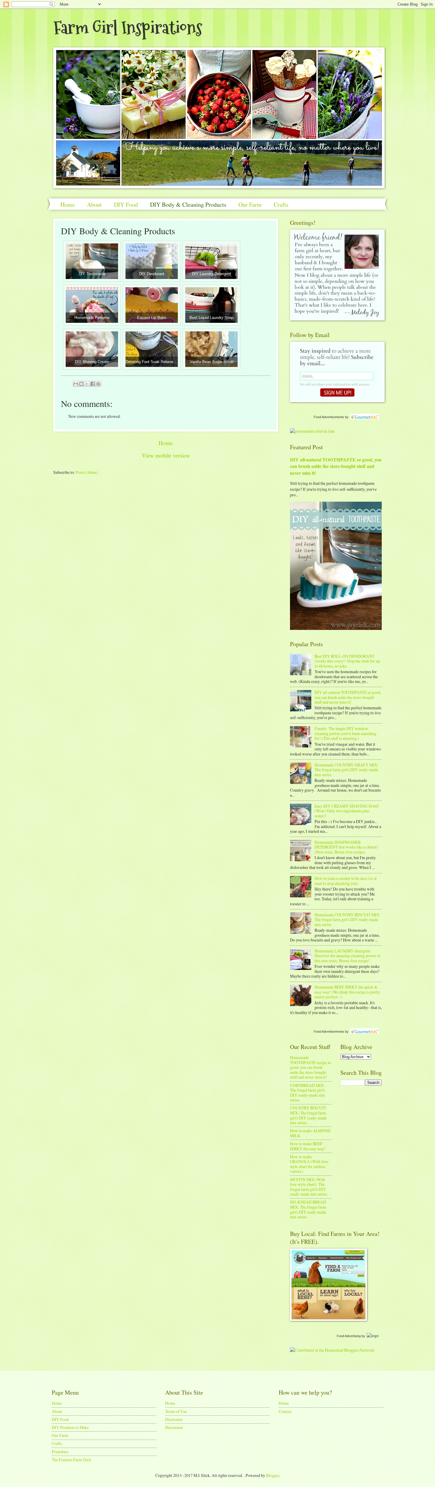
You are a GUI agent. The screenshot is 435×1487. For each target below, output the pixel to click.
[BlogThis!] (81, 384)
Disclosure (174, 1419)
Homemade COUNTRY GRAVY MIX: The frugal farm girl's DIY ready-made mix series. (346, 769)
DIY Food (126, 204)
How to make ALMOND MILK (310, 1133)
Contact (285, 1411)
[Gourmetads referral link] (312, 431)
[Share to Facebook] (93, 384)
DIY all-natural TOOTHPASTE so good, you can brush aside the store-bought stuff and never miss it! (335, 466)
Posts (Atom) (87, 472)
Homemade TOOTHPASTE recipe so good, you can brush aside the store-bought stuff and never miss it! (310, 1067)
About (94, 204)
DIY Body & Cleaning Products (188, 204)
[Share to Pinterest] (98, 384)
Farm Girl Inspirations (127, 27)
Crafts (281, 204)
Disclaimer (174, 1427)
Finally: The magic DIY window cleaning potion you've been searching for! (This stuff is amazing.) (345, 733)
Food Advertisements (329, 417)
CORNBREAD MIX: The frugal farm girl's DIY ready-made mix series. (307, 1092)
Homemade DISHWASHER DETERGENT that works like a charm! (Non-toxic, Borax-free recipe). (346, 847)
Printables (60, 1451)
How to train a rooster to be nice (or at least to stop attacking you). (346, 880)
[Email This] (76, 384)
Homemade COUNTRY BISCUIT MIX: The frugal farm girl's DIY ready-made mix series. (348, 919)
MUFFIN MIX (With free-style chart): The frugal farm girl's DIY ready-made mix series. (309, 1187)
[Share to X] (87, 384)
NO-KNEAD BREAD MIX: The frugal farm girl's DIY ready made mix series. (308, 1209)
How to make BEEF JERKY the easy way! (308, 1146)
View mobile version (166, 455)
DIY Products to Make (70, 1427)
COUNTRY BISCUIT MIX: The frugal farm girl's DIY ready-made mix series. (308, 1115)
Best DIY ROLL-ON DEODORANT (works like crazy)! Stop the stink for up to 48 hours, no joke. (347, 661)
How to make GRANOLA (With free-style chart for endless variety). (309, 1164)
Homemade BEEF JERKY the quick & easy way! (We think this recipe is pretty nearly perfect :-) (347, 992)
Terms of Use (176, 1411)
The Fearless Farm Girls (71, 1459)
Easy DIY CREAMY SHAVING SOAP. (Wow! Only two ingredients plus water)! (347, 811)
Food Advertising (349, 1336)
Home (67, 204)
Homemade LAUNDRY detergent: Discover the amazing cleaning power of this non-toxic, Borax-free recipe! (348, 955)
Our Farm (250, 204)
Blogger (272, 1475)
